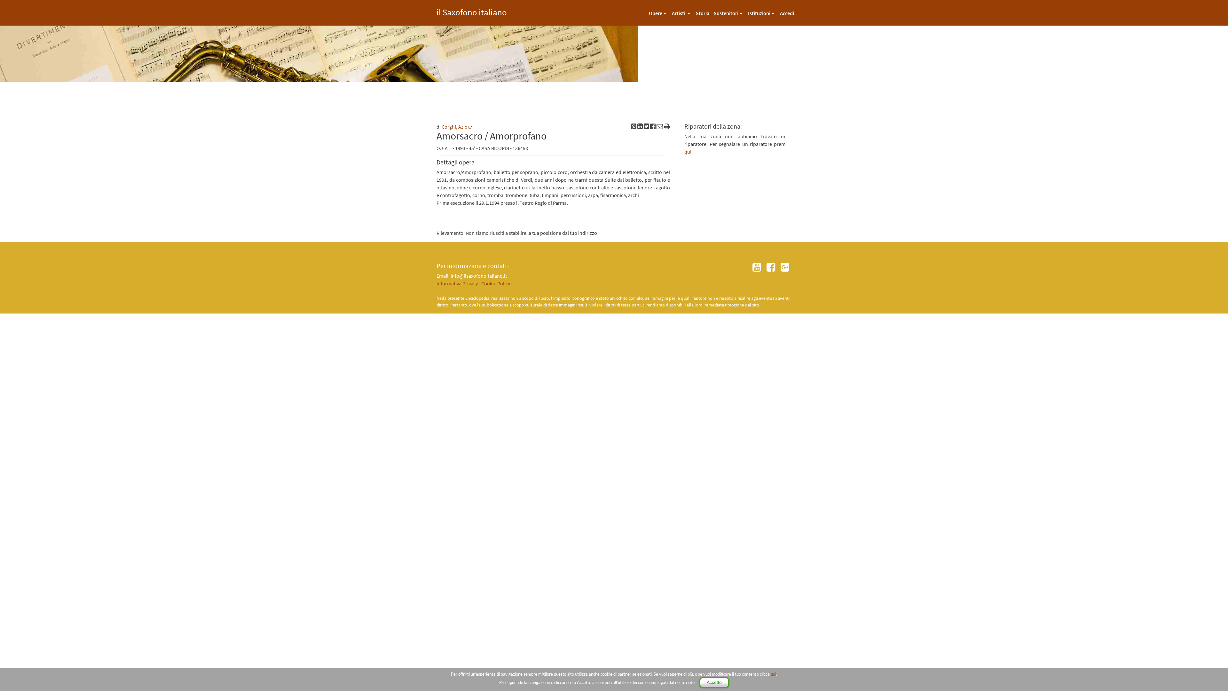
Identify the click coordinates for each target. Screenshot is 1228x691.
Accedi (787, 13)
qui (773, 674)
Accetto (714, 682)
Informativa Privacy (457, 283)
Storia (702, 13)
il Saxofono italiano (472, 11)
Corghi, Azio (455, 126)
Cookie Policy (495, 283)
